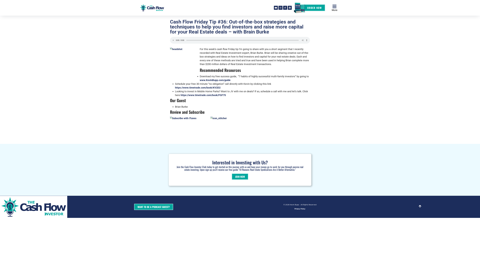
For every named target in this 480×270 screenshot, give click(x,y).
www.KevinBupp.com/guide (215, 80)
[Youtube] (276, 8)
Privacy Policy (299, 209)
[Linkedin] (290, 8)
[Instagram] (280, 8)
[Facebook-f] (285, 8)
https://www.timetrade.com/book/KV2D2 (197, 87)
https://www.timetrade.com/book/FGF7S (203, 95)
